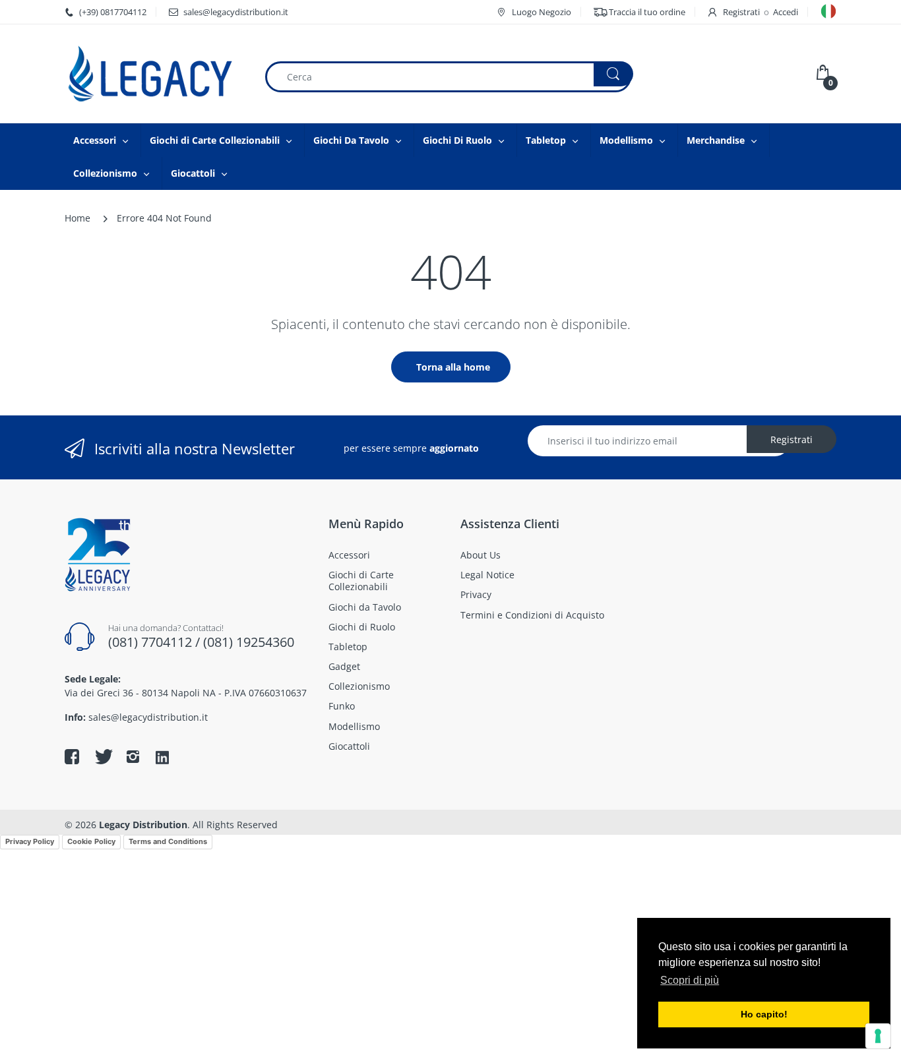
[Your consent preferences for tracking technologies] (877, 1035)
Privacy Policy (29, 841)
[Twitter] (102, 756)
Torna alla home (453, 367)
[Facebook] (72, 756)
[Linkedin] (162, 758)
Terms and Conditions (168, 841)
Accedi (785, 12)
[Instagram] (132, 756)
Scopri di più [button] (689, 980)
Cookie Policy (91, 841)
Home (77, 218)
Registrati (741, 12)
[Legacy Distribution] (154, 73)
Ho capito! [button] (764, 1014)
